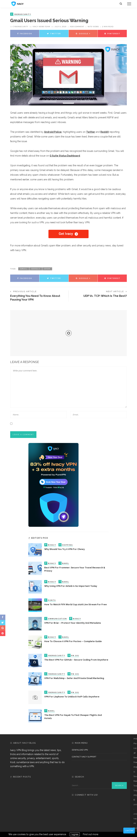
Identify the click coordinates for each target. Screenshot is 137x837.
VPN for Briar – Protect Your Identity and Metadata (72, 623)
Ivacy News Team (41, 26)
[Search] (120, 4)
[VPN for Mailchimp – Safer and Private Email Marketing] (35, 678)
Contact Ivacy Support (84, 757)
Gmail (23, 269)
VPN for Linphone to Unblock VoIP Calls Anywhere (71, 696)
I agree (74, 834)
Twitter (90, 132)
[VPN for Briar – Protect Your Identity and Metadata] (35, 623)
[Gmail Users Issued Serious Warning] (68, 74)
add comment (77, 26)
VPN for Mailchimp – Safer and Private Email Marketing (74, 678)
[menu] (129, 4)
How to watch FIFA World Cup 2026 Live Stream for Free (75, 604)
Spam (47, 269)
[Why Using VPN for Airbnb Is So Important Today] (35, 586)
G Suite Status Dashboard (65, 155)
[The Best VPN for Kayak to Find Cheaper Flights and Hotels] (35, 715)
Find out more (90, 834)
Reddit (104, 132)
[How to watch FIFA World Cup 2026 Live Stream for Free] (35, 605)
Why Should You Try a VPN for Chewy (64, 549)
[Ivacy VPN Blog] (17, 3)
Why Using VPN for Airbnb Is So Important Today (70, 586)
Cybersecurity (20, 26)
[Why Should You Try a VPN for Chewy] (35, 549)
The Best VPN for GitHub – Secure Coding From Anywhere (76, 660)
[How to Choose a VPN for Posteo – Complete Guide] (35, 642)
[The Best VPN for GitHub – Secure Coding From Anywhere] (35, 660)
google (35, 269)
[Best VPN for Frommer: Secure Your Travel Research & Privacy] (35, 568)
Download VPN (80, 750)
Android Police (53, 132)
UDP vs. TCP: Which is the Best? (105, 295)
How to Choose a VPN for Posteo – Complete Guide (73, 641)
